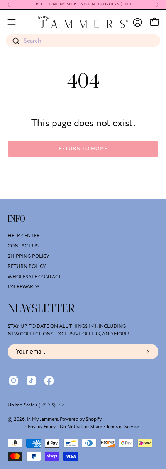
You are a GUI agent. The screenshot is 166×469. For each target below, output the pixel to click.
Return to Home (83, 148)
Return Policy (27, 266)
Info (16, 219)
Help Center (24, 235)
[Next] (156, 4)
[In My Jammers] (83, 22)
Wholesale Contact (34, 276)
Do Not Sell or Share (81, 426)
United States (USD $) (32, 404)
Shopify (94, 419)
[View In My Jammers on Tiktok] (31, 380)
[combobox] (83, 41)
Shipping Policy (28, 256)
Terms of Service (122, 426)
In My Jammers (42, 419)
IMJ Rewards (23, 286)
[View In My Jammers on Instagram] (13, 380)
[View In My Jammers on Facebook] (49, 380)
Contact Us (23, 246)
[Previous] (9, 4)
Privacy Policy (42, 426)
